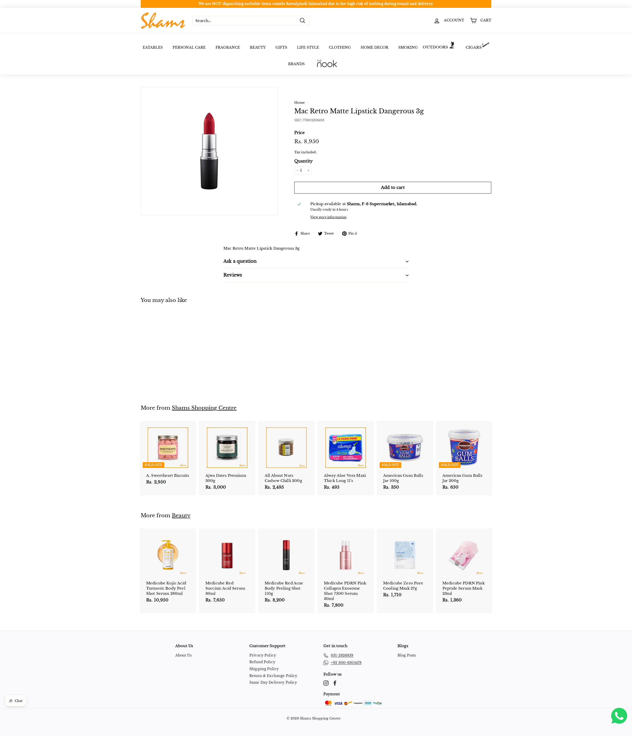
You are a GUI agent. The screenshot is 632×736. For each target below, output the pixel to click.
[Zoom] (209, 151)
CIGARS (474, 47)
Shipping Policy (264, 669)
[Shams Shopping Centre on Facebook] (334, 683)
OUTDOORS (435, 47)
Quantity (303, 161)
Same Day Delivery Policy (273, 682)
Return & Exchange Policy (273, 676)
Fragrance (228, 47)
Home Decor (374, 47)
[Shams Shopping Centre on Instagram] (326, 683)
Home (299, 102)
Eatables (153, 47)
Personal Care (189, 47)
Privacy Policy (262, 655)
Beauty (258, 47)
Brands (296, 64)
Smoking (408, 47)
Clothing (340, 47)
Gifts (281, 47)
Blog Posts (406, 655)
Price (299, 132)
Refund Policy (262, 662)
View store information (328, 217)
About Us (183, 655)
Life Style (308, 47)
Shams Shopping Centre (204, 408)
